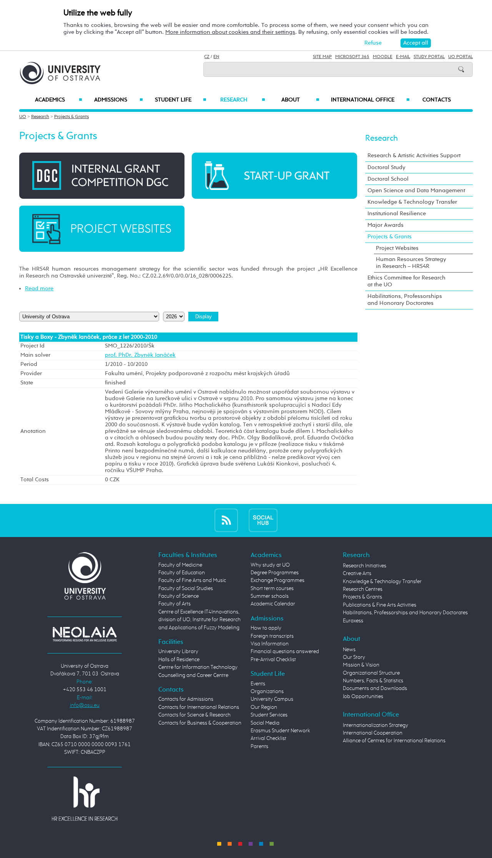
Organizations (267, 691)
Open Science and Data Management (416, 190)
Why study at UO (270, 565)
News (349, 649)
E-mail (403, 57)
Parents (259, 746)
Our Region (264, 707)
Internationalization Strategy (375, 725)
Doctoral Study (386, 167)
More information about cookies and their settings (230, 32)
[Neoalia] (84, 634)
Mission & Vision (361, 665)
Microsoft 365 (352, 57)
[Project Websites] (101, 228)
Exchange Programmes (277, 580)
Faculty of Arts (174, 604)
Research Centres (362, 589)
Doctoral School (388, 179)
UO (22, 117)
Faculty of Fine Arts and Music (192, 580)
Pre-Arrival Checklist (273, 659)
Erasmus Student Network (280, 730)
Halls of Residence (178, 659)
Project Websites (397, 248)
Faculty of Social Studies (185, 588)
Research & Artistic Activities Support (413, 155)
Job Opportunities (363, 696)
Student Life (180, 100)
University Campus (272, 699)
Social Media (265, 723)
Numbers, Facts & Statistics (373, 680)
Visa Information (270, 644)
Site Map (322, 57)
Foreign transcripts (272, 636)
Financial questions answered (285, 651)
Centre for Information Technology (198, 667)
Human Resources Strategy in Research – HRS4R (411, 262)
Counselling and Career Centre (193, 675)
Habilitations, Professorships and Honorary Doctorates (404, 299)
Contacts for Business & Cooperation (199, 723)
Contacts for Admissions (185, 699)
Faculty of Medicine (180, 565)
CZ (206, 57)
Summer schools (270, 596)
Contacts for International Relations (198, 707)
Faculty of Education (181, 572)
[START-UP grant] (274, 175)
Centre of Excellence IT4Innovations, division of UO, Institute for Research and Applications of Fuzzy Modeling (199, 619)
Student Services (269, 715)
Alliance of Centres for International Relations (394, 740)
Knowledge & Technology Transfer (412, 202)
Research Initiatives (364, 566)
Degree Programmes (275, 572)
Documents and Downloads (375, 688)
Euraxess (353, 621)
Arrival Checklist (268, 738)
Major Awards (385, 225)
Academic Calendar (273, 604)
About (300, 100)
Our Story (354, 657)
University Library (178, 651)
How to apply (266, 628)
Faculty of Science (178, 596)
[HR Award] (84, 798)
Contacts (436, 100)
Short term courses (272, 588)
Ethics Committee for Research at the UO (406, 281)
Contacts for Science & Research (194, 715)
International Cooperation (372, 733)
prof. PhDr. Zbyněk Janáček (140, 355)
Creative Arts (357, 573)
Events (258, 684)
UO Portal (460, 57)
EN (216, 57)
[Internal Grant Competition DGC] (101, 175)
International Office (370, 100)
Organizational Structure (371, 673)
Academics (58, 100)
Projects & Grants (71, 117)
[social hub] (263, 520)
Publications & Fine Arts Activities (379, 605)
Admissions (118, 100)
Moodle (382, 57)
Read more (39, 288)
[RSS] (226, 520)
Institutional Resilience (396, 213)
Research (242, 100)
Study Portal (429, 57)
